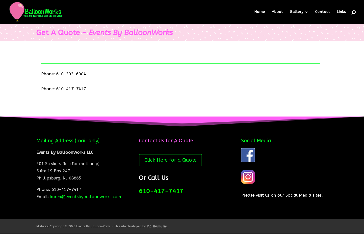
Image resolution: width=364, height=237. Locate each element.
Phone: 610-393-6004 (63, 73)
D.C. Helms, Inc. (157, 226)
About (277, 12)
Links (341, 12)
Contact (322, 12)
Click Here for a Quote (170, 160)
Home (260, 12)
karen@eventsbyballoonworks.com (85, 196)
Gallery (297, 12)
